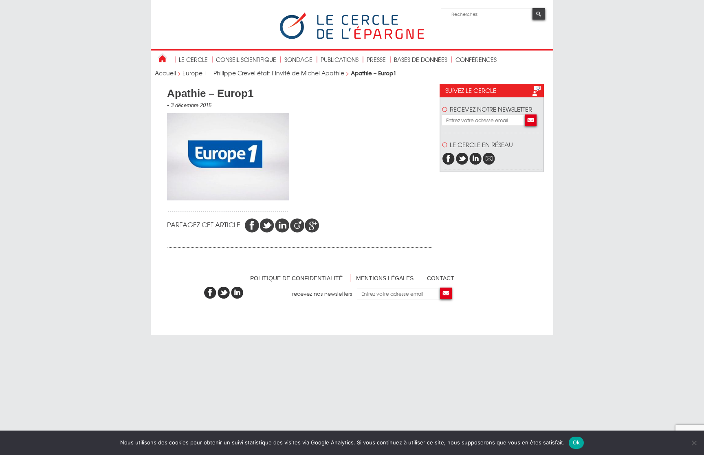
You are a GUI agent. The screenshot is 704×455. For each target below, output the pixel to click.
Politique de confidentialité (296, 278)
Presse (376, 59)
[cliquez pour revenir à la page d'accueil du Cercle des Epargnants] (352, 37)
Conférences (476, 59)
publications (340, 59)
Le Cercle (193, 59)
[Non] (694, 443)
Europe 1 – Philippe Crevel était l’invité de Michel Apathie (263, 73)
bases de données (420, 59)
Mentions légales (385, 278)
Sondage (298, 59)
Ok (576, 442)
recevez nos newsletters (324, 293)
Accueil (165, 73)
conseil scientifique (246, 59)
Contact (440, 278)
